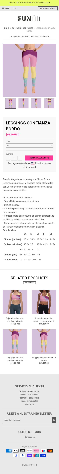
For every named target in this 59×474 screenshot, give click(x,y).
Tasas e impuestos (29, 401)
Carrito (49, 8)
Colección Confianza (22, 28)
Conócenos (29, 437)
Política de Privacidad (29, 394)
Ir (54, 420)
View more (29, 283)
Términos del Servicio (29, 398)
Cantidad (9, 154)
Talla (8, 142)
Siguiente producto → (41, 37)
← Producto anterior (18, 37)
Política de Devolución (29, 391)
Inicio (6, 28)
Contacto (29, 404)
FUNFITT (33, 465)
